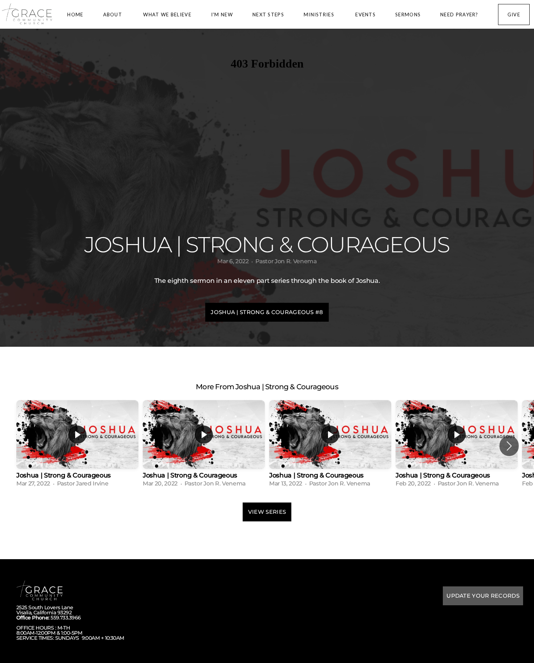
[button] (509, 446)
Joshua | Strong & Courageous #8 (267, 312)
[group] (77, 446)
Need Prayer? (459, 14)
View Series (267, 511)
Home (75, 14)
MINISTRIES (320, 14)
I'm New (222, 14)
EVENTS (365, 14)
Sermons (408, 14)
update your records (482, 595)
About (113, 14)
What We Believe (167, 14)
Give (513, 14)
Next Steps (268, 14)
